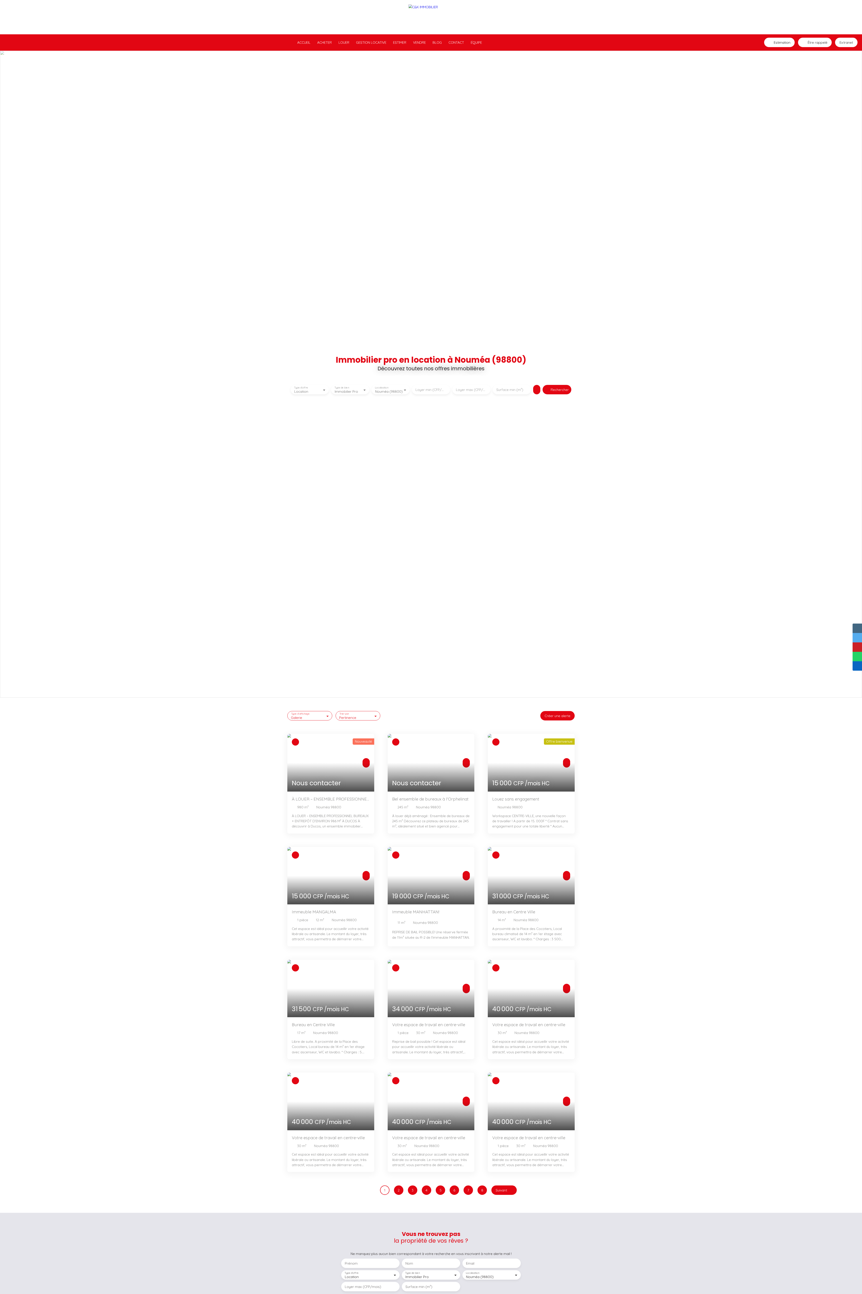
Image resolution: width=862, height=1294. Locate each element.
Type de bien (341, 387)
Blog (437, 42)
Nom (409, 1263)
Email (470, 1263)
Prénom (351, 1263)
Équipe (476, 42)
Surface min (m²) (509, 390)
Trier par (344, 713)
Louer (344, 42)
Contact (456, 42)
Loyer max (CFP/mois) (471, 390)
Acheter (324, 42)
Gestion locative (371, 42)
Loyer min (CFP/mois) (431, 390)
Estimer (399, 42)
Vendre (419, 42)
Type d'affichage (300, 713)
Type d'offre (301, 387)
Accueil (303, 42)
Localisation (381, 387)
